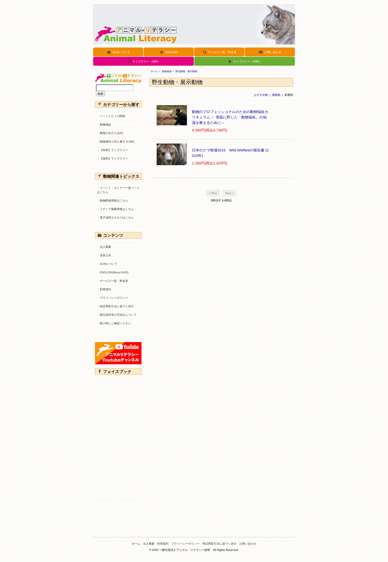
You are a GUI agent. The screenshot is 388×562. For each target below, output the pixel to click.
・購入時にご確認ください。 (115, 323)
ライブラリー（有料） (247, 61)
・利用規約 (104, 289)
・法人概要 (104, 246)
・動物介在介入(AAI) (110, 133)
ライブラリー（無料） (146, 61)
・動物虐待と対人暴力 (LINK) (115, 141)
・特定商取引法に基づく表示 (115, 306)
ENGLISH (172, 52)
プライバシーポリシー (185, 543)
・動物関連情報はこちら (112, 200)
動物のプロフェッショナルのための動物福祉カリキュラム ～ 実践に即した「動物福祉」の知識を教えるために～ (230, 117)
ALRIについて (121, 52)
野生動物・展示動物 (186, 71)
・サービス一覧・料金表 (112, 280)
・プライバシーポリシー (112, 297)
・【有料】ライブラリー (112, 150)
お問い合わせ (272, 52)
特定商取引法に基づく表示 (219, 543)
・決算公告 (104, 255)
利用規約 (163, 543)
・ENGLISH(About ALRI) (113, 272)
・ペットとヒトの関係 (111, 116)
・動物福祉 (104, 124)
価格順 (276, 94)
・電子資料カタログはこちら (115, 217)
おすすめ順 (261, 94)
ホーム (154, 71)
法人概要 (148, 543)
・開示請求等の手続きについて (117, 314)
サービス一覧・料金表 (222, 52)
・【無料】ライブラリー (112, 158)
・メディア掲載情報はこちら (115, 209)
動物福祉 (167, 71)
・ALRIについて (107, 263)
